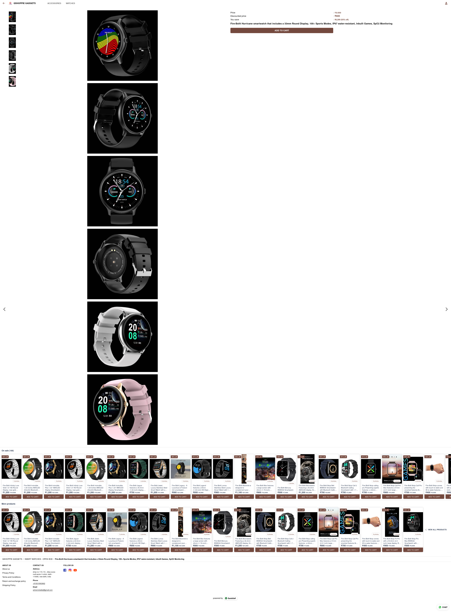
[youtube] (75, 570)
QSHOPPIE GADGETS (25, 3)
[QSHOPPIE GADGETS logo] (10, 3)
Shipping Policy (9, 585)
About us (6, 569)
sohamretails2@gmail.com (43, 590)
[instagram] (70, 570)
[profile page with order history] (446, 3)
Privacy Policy (8, 573)
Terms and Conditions (11, 577)
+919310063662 (39, 583)
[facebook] (65, 570)
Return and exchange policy (14, 581)
